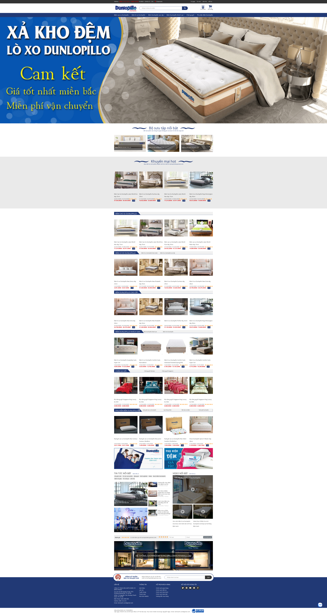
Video (150, 476)
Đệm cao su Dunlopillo (121, 15)
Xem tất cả (136, 473)
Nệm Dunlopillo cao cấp (190, 147)
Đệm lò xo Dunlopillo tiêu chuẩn (149, 253)
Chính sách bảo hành (162, 592)
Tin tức (199, 1)
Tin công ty (126, 478)
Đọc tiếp (143, 502)
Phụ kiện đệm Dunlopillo (205, 15)
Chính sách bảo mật (161, 594)
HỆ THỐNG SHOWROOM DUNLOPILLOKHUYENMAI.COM (163, 555)
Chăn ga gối (190, 15)
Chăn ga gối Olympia (149, 371)
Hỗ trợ (210, 1)
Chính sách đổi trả (161, 590)
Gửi (208, 577)
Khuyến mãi (118, 476)
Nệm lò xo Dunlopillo (156, 147)
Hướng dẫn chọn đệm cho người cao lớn (164, 483)
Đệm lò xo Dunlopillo (138, 15)
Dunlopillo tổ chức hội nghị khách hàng (126, 527)
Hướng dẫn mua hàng (162, 596)
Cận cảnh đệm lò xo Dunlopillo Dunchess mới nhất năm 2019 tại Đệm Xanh (182, 523)
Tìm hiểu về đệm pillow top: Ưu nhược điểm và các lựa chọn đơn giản (164, 493)
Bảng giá (136, 476)
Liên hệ (205, 1)
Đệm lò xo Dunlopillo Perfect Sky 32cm (175, 321)
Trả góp (193, 1)
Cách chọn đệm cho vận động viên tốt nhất (163, 502)
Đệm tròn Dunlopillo (168, 331)
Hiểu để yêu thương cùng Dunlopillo (187, 478)
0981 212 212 (124, 1)
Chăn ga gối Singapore (167, 371)
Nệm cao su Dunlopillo (123, 147)
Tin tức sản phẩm (128, 476)
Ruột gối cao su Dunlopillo (149, 410)
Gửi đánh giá (207, 537)
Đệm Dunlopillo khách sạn (175, 15)
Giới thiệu (142, 588)
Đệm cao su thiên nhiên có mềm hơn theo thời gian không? (164, 512)
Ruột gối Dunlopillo (204, 410)
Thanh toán (142, 594)
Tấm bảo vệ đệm (186, 410)
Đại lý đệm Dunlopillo (159, 476)
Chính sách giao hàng (162, 588)
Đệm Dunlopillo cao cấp (156, 15)
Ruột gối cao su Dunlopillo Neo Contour (125, 439)
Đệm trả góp (118, 478)
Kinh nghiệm (143, 476)
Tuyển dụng (142, 592)
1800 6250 (135, 1)
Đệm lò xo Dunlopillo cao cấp (167, 253)
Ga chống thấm (167, 410)
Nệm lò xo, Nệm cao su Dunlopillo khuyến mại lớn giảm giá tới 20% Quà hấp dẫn (131, 501)
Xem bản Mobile (144, 596)
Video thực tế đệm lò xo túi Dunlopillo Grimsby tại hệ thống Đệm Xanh (202, 523)
